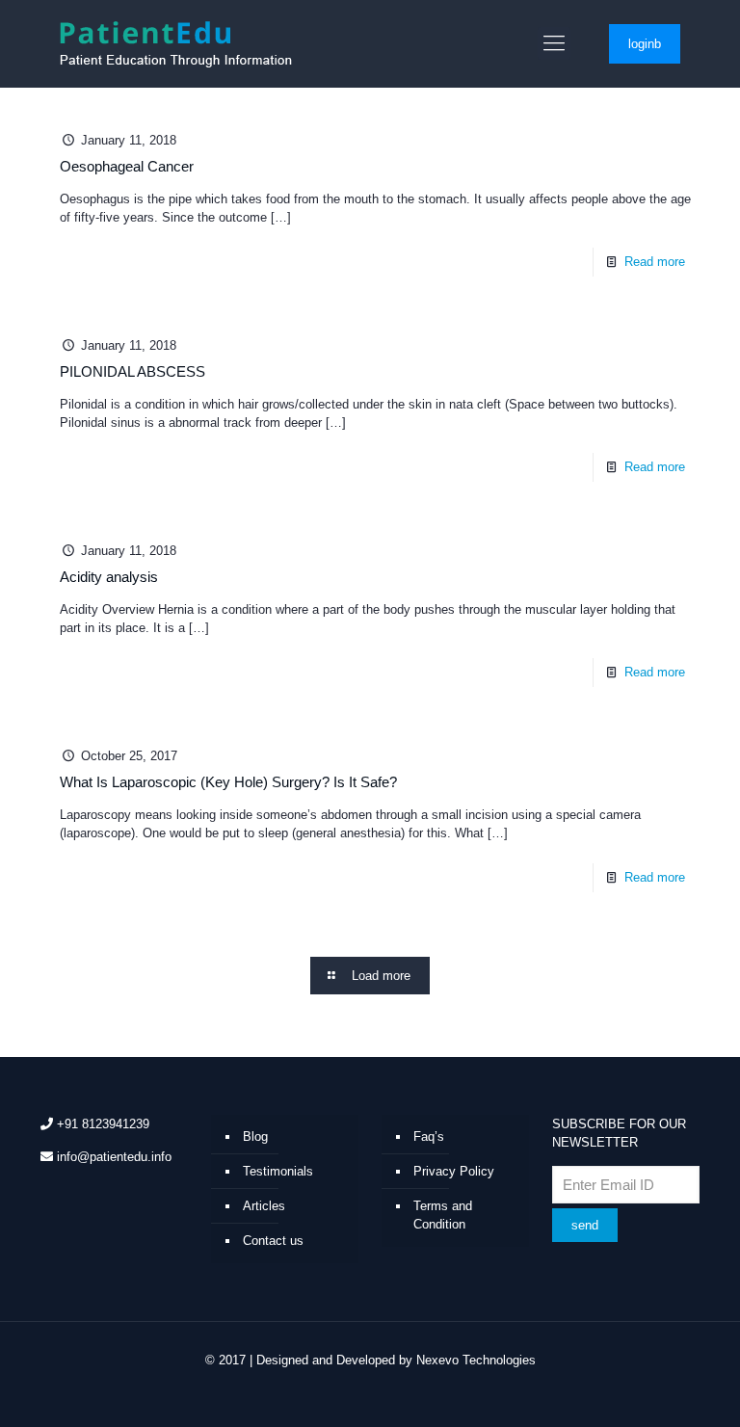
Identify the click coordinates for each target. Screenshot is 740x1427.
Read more (654, 261)
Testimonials (278, 1171)
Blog (255, 1136)
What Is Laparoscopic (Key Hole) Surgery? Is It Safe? (228, 782)
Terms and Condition (442, 1215)
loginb (644, 44)
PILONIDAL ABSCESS (132, 371)
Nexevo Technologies (476, 1360)
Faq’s (428, 1136)
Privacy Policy (453, 1171)
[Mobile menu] (554, 43)
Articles (264, 1206)
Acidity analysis (109, 576)
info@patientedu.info (114, 1157)
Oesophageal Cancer (127, 166)
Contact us (273, 1240)
